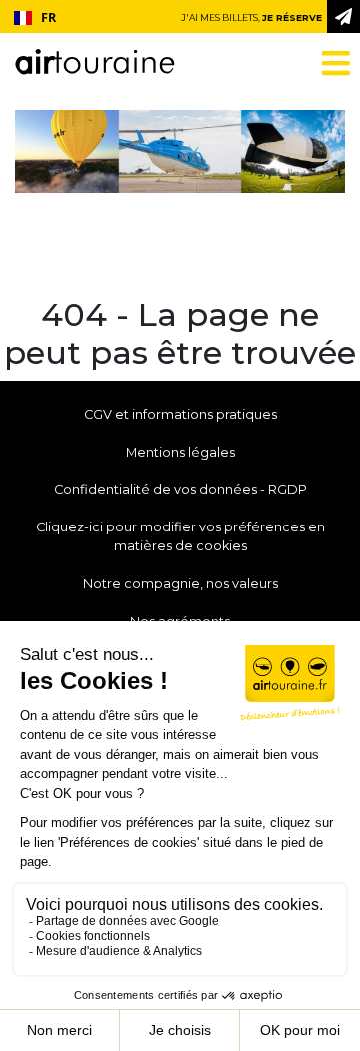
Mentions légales (180, 452)
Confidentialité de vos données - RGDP (180, 489)
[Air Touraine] (95, 54)
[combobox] (34, 18)
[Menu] (323, 62)
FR (48, 17)
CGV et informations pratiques (180, 414)
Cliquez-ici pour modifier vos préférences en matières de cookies (180, 536)
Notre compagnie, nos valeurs (180, 583)
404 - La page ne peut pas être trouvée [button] (180, 334)
